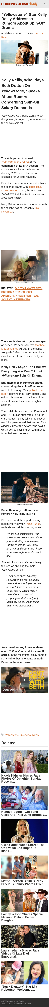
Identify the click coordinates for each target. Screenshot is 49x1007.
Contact (28, 1004)
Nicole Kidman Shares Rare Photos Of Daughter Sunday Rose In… (21, 778)
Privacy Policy (18, 1004)
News (35, 735)
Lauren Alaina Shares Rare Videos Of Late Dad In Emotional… (20, 953)
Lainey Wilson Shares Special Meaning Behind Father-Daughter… (22, 917)
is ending (15, 162)
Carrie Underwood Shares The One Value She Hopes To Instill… (22, 848)
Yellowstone (12, 735)
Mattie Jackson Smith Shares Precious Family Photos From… (23, 882)
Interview (25, 735)
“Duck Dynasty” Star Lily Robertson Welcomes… (19, 988)
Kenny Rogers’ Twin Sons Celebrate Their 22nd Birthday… (24, 813)
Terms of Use (6, 1004)
